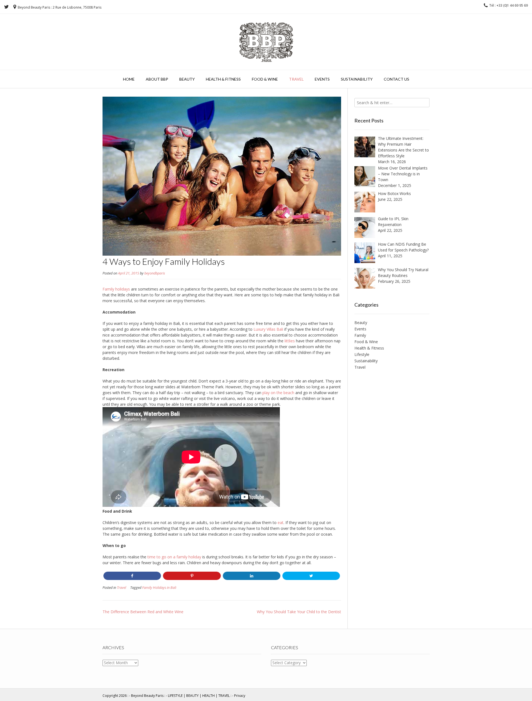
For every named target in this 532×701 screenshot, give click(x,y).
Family (360, 335)
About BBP (157, 79)
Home (129, 79)
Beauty (187, 79)
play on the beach (278, 392)
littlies (290, 340)
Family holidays (116, 289)
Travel (296, 79)
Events (322, 79)
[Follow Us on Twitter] (6, 7)
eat (280, 522)
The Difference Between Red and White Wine (143, 611)
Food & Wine (265, 79)
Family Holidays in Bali (159, 587)
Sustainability (357, 79)
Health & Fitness (223, 79)
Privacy (239, 695)
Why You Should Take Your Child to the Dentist (299, 611)
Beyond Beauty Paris (147, 695)
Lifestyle (361, 354)
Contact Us (396, 79)
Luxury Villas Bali (268, 329)
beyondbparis (154, 273)
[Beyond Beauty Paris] (266, 41)
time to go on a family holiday (174, 556)
